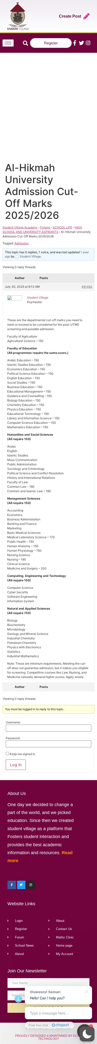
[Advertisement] (48, 106)
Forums (45, 227)
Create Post (70, 16)
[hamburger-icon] (8, 43)
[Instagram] (88, 43)
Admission (21, 243)
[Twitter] (81, 43)
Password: (13, 738)
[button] (87, 1034)
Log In (16, 764)
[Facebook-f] (75, 43)
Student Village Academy (20, 227)
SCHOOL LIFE (62, 227)
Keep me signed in (22, 754)
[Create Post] (86, 16)
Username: (13, 722)
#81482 (87, 286)
